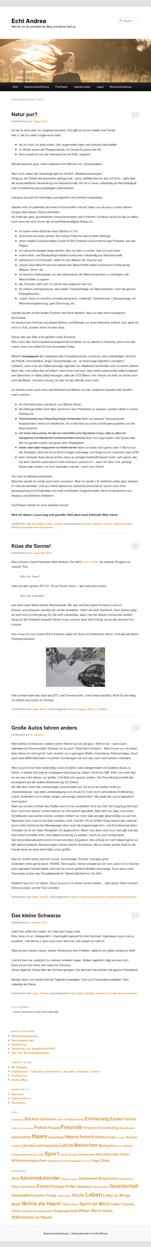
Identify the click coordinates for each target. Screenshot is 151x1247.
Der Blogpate (19, 1067)
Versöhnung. (19, 1044)
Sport (52, 1153)
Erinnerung (97, 1118)
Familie (130, 1119)
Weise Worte (90, 1210)
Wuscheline (18, 1102)
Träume (44, 897)
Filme (15, 1186)
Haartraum (17, 1094)
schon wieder (90, 562)
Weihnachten (87, 1154)
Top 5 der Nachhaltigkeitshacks (30, 1053)
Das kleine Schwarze (36, 915)
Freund (82, 897)
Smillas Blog (19, 1080)
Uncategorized (42, 1211)
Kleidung (90, 993)
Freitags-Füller (63, 1186)
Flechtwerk (61, 87)
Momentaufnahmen (121, 87)
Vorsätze (73, 1154)
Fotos (40, 1127)
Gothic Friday (45, 1195)
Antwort (102, 709)
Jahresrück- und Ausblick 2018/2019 (33, 1048)
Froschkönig (108, 1127)
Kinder (111, 1137)
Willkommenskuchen (29, 1160)
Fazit (14, 1128)
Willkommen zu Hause (31, 1217)
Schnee (127, 1146)
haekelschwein (82, 87)
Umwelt (58, 523)
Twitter (16, 1211)
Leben (100, 87)
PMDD (66, 1204)
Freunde (71, 1127)
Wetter (43, 709)
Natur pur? (24, 114)
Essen (107, 523)
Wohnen (15, 527)
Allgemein (66, 1178)
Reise (74, 1204)
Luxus (116, 523)
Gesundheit (38, 523)
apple (75, 1178)
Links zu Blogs (116, 1195)
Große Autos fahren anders (44, 727)
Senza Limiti (36, 1154)
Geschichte (101, 1187)
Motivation (107, 1145)
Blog (103, 1178)
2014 (15, 1178)
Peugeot (81, 709)
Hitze (81, 993)
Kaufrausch (64, 1196)
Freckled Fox (19, 1075)
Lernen (28, 1145)
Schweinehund (19, 1154)
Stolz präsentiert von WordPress (89, 1233)
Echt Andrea (28, 20)
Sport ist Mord (94, 1203)
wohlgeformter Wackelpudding (64, 1161)
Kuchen (131, 1137)
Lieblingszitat (46, 1145)
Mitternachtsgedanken (24, 1036)
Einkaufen (97, 523)
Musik (119, 1145)
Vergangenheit (65, 1210)
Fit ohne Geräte (25, 1128)
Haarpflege (56, 1137)
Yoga (95, 1160)
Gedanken (84, 1186)
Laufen (16, 1146)
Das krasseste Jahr (22, 1040)
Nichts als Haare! (41, 1203)
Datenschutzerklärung (36, 87)
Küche (78, 1195)
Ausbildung (17, 1119)
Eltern (60, 1119)
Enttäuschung (74, 1119)
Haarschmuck (79, 1136)
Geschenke (127, 1128)
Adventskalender (40, 1177)
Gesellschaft (123, 1185)
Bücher (112, 1178)
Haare (39, 1136)
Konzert (121, 1137)
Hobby (100, 1137)
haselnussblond (21, 1098)
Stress (63, 1154)
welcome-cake (107, 1154)
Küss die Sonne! (31, 545)
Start (15, 87)
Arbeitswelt (88, 1178)
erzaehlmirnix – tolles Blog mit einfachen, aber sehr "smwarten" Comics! (55, 1071)
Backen (31, 1119)
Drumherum (126, 1179)
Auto (88, 523)
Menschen (126, 523)
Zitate (105, 1160)
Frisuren (90, 1127)
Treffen (115, 1204)
